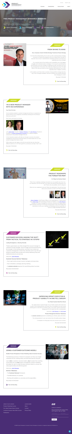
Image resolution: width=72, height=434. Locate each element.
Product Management (42, 6)
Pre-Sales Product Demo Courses (11, 408)
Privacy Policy (28, 410)
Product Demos (41, 12)
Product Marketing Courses (9, 406)
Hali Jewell (63, 311)
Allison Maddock (34, 200)
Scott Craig (35, 201)
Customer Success (41, 14)
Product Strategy (41, 9)
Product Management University (19, 133)
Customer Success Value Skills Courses (12, 410)
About (68, 6)
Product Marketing (42, 11)
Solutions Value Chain (51, 10)
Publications (61, 6)
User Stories (40, 8)
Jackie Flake (11, 131)
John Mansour (33, 131)
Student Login (67, 2)
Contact (61, 2)
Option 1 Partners (24, 131)
